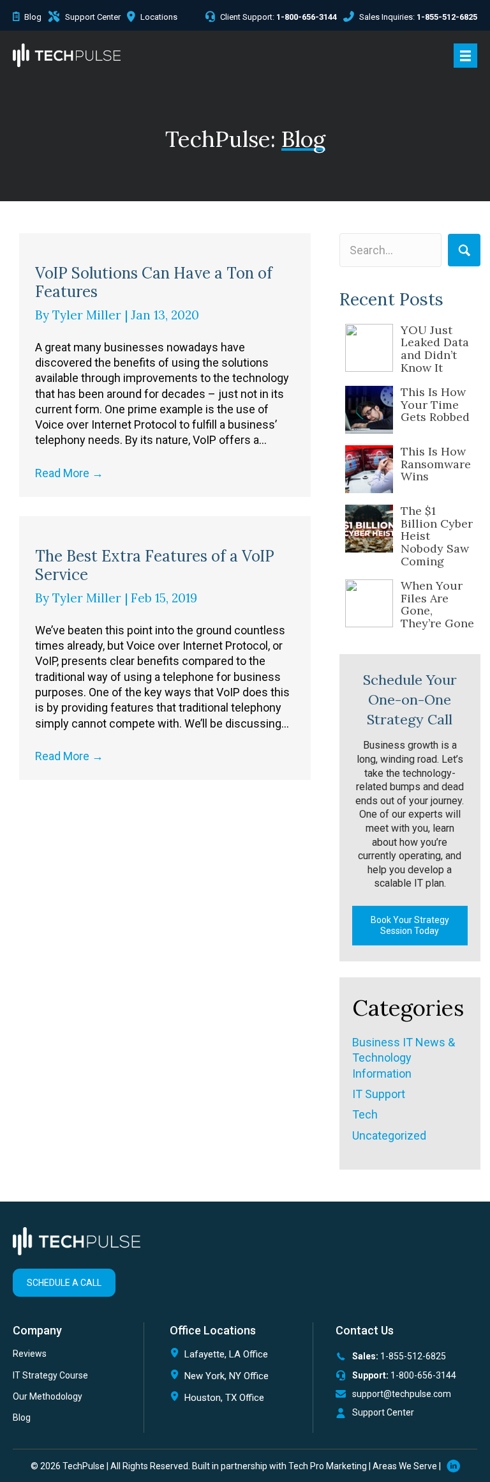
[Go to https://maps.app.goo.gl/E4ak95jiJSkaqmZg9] (234, 1400)
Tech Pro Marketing (327, 1466)
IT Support (378, 1094)
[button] (464, 250)
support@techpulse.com (401, 1394)
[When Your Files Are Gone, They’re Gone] (369, 603)
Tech (365, 1114)
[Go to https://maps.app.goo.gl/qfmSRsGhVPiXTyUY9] (234, 1357)
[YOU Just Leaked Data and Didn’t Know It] (369, 348)
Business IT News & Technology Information (403, 1057)
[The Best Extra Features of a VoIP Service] (165, 523)
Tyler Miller (88, 315)
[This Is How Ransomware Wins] (369, 469)
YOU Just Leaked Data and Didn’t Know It (435, 349)
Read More (69, 473)
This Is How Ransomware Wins (436, 464)
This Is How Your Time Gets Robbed (435, 405)
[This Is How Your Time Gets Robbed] (369, 410)
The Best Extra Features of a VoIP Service (154, 565)
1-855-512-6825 (413, 1356)
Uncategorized (389, 1135)
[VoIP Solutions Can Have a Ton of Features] (165, 240)
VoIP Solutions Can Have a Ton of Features (153, 282)
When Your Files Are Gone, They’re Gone (437, 604)
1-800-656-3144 (423, 1375)
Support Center (383, 1412)
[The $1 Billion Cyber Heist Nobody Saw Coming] (369, 529)
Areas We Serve (405, 1466)
